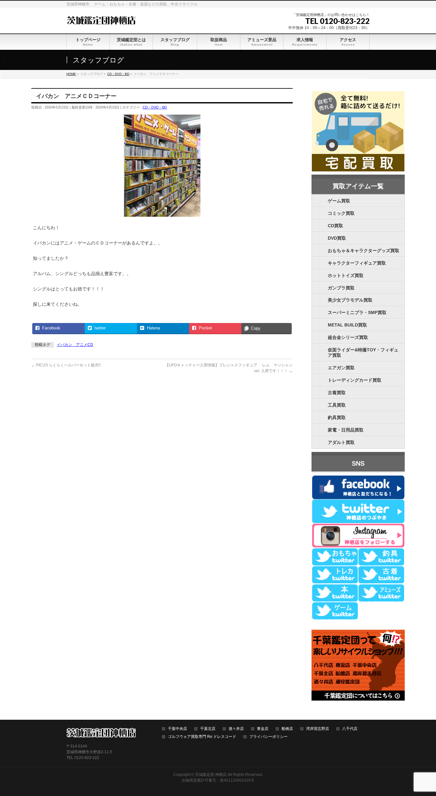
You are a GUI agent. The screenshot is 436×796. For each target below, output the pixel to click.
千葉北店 (207, 729)
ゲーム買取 (339, 200)
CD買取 (335, 225)
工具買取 (337, 405)
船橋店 (287, 729)
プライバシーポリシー (268, 737)
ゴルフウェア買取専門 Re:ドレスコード (202, 737)
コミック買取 (341, 213)
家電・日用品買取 (346, 429)
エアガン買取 (341, 367)
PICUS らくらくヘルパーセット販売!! (66, 365)
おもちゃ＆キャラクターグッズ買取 (363, 250)
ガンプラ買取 (341, 287)
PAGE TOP (421, 766)
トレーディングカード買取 (354, 380)
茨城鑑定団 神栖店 (211, 774)
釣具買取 (337, 417)
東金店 (262, 729)
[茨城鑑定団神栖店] (101, 19)
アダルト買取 (341, 442)
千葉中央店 (177, 729)
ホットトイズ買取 (346, 275)
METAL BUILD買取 (347, 324)
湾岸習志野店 (317, 729)
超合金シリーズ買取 (348, 337)
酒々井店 (236, 729)
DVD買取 (337, 238)
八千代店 (349, 729)
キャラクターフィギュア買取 (357, 263)
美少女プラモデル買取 (350, 300)
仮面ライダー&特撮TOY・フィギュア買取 (363, 352)
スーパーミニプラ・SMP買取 (357, 312)
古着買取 (337, 392)
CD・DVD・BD (155, 107)
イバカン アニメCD (75, 344)
